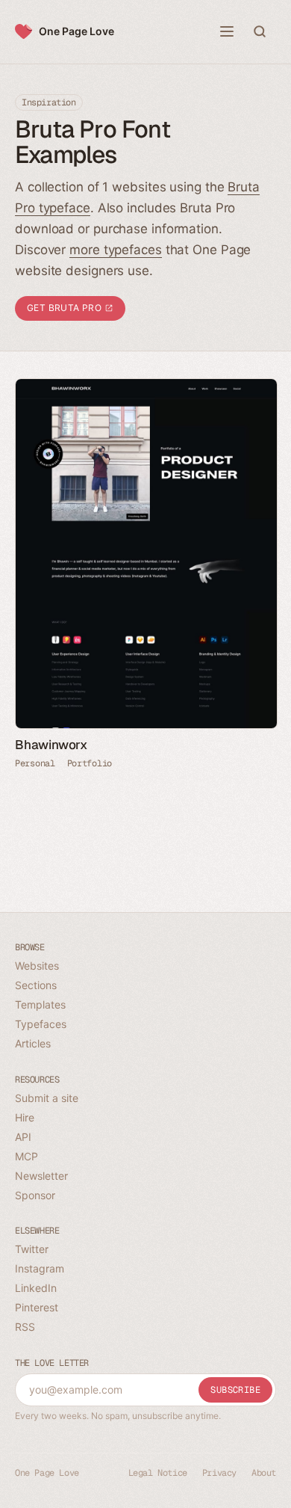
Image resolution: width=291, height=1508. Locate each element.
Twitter (31, 1249)
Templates (40, 1004)
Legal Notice (157, 1473)
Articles (33, 1043)
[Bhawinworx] (145, 553)
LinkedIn (36, 1287)
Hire (24, 1117)
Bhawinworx (51, 744)
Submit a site (46, 1098)
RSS (25, 1326)
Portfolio (89, 763)
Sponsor (35, 1195)
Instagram (39, 1268)
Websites (37, 965)
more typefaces (115, 249)
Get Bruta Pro (65, 307)
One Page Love (76, 31)
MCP (26, 1156)
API (23, 1136)
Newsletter (41, 1175)
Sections (36, 985)
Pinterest (36, 1307)
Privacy (219, 1473)
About (263, 1473)
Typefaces (40, 1024)
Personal (35, 763)
